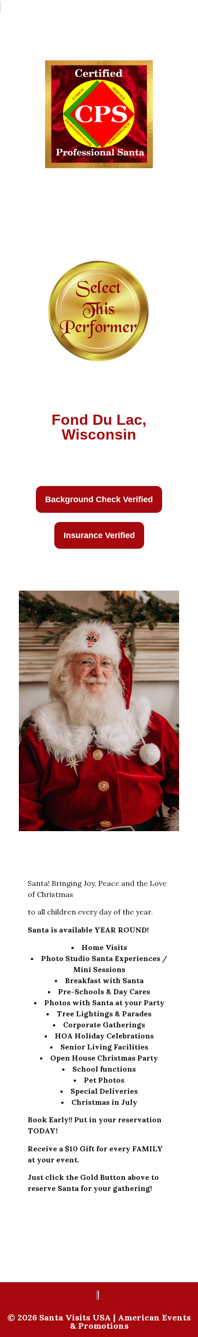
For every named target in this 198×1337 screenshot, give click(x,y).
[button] (99, 499)
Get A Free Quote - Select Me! (99, 455)
